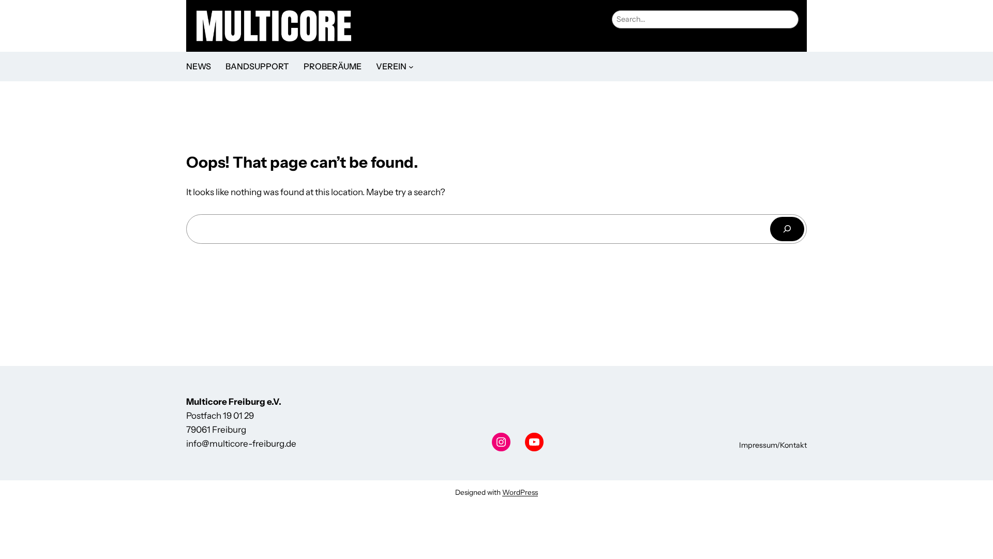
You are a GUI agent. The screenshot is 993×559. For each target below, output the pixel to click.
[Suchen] (787, 229)
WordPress (520, 492)
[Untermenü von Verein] (411, 66)
